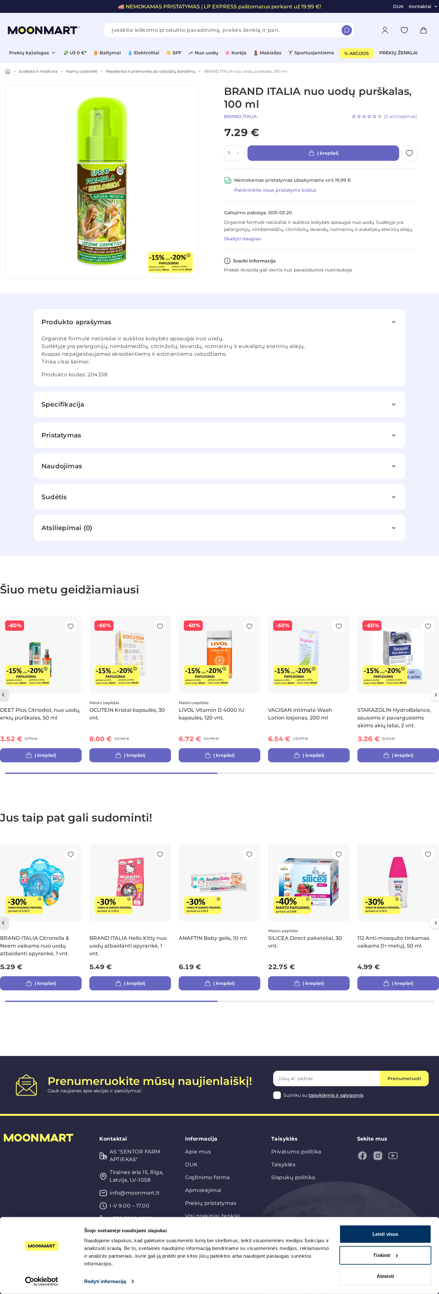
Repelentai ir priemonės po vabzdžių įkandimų (150, 71)
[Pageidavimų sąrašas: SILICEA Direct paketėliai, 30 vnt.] (339, 854)
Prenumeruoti (404, 1078)
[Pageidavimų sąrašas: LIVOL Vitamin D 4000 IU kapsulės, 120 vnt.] (249, 626)
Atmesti (385, 1276)
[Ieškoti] (347, 30)
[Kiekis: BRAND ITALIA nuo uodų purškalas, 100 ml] (239, 153)
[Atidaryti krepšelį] (423, 30)
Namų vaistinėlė (81, 71)
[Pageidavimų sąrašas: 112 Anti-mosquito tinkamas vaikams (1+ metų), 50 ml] (428, 854)
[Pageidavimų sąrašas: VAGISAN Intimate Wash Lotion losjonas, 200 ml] (339, 626)
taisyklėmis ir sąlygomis (336, 1095)
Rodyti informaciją (105, 1281)
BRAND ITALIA (240, 116)
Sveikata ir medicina (38, 71)
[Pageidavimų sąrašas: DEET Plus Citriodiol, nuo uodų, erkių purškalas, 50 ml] (70, 626)
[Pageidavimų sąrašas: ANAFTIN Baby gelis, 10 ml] (249, 854)
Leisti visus (385, 1234)
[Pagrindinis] (7, 71)
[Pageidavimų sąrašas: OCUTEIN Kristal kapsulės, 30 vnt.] (160, 626)
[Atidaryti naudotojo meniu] (385, 30)
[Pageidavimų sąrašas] (404, 30)
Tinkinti (381, 1255)
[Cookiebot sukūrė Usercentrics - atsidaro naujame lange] (41, 1281)
